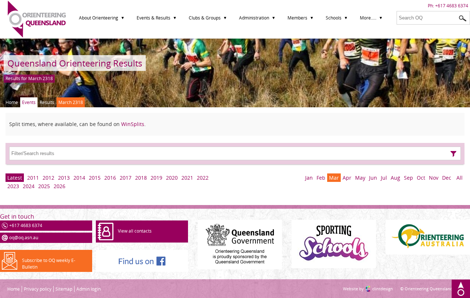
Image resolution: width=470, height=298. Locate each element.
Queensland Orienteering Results (74, 63)
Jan (309, 177)
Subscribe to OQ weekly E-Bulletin (48, 263)
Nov (433, 177)
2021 (187, 177)
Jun (373, 177)
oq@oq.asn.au (23, 237)
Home (12, 102)
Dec (446, 177)
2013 (64, 177)
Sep (408, 177)
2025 (44, 186)
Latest (14, 177)
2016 (110, 177)
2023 (13, 186)
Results (47, 102)
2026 (59, 186)
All (459, 177)
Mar (334, 177)
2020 (172, 177)
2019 (156, 177)
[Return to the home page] (36, 36)
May (360, 177)
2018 (141, 177)
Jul (384, 177)
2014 (79, 177)
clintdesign (375, 288)
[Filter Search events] (453, 154)
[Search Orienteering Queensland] (462, 18)
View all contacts (135, 231)
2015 (95, 177)
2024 (29, 186)
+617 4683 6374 (451, 6)
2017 (125, 177)
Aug (395, 177)
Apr (347, 177)
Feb (321, 177)
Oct (421, 177)
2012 (48, 177)
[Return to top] (461, 289)
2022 (203, 177)
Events (29, 102)
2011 (33, 177)
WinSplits (132, 124)
